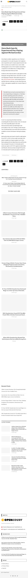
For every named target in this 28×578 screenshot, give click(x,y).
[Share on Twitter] (18, 21)
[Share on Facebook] (14, 21)
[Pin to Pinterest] (21, 21)
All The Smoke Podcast (9, 79)
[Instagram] (13, 576)
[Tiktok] (17, 576)
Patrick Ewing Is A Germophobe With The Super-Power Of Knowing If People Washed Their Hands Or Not (18, 439)
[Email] (15, 576)
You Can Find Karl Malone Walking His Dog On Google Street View (18, 458)
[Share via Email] (4, 24)
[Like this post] (11, 21)
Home (2, 5)
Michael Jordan (5, 155)
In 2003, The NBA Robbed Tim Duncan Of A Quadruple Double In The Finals (18, 450)
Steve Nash (13, 155)
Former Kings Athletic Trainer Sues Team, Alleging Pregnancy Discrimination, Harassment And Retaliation (14, 264)
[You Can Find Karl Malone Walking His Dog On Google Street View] (5, 459)
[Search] (26, 1)
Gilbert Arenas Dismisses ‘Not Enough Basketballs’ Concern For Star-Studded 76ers (14, 214)
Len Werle (9, 15)
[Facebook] (11, 576)
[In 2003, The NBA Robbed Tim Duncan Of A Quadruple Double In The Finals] (5, 450)
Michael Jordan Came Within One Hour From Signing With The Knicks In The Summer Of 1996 (18, 468)
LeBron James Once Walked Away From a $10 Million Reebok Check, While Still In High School (18, 428)
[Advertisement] (14, 367)
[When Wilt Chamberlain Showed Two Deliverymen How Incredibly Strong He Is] (14, 327)
